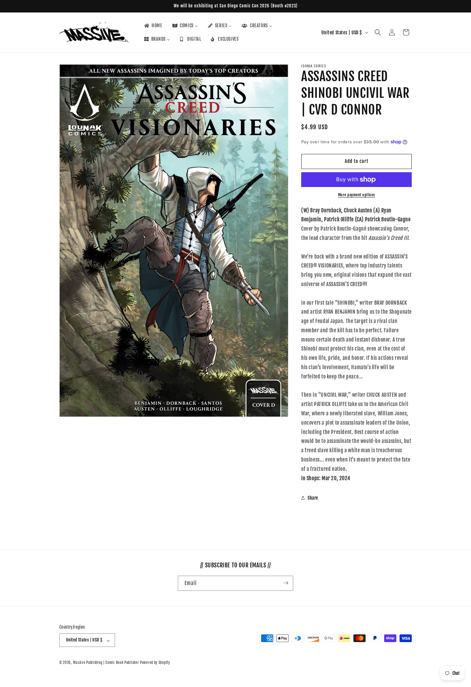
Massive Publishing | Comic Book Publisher (106, 663)
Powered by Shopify (155, 663)
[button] (378, 32)
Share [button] (313, 498)
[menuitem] (153, 25)
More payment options (356, 194)
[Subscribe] (286, 582)
